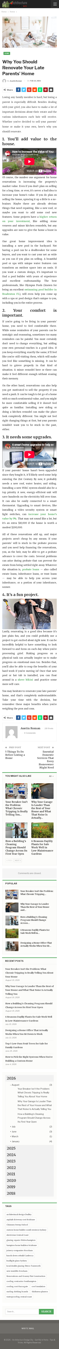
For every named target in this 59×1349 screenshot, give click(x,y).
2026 (11, 1078)
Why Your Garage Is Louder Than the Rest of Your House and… (34, 907)
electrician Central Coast (17, 1235)
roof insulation (38, 1286)
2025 (11, 1148)
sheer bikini (25, 679)
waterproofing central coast (19, 1297)
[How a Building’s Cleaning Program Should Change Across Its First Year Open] (16, 830)
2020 (11, 1180)
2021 (11, 1174)
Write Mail (27, 1328)
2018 (11, 1193)
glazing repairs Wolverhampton (21, 1240)
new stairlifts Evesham (17, 1271)
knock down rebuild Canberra (20, 1255)
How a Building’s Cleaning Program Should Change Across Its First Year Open (34, 1118)
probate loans (30, 569)
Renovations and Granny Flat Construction (26, 1276)
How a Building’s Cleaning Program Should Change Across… (33, 920)
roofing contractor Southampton (21, 1281)
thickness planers (40, 1291)
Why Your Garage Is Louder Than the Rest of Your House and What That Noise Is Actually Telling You (29, 990)
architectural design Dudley (19, 1214)
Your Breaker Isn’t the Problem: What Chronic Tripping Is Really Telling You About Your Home (29, 973)
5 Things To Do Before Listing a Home (15, 755)
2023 (11, 1161)
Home (7, 53)
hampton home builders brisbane (22, 1245)
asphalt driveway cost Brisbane (21, 1219)
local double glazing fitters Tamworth (24, 1266)
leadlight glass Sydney (17, 1261)
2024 (11, 1154)
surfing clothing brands (17, 1291)
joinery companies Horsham (20, 1250)
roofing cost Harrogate (17, 1286)
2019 (11, 1186)
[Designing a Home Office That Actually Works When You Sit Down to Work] (11, 946)
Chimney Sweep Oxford (17, 1225)
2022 (11, 1167)
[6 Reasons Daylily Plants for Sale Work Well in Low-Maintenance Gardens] (42, 830)
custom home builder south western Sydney (26, 1230)
